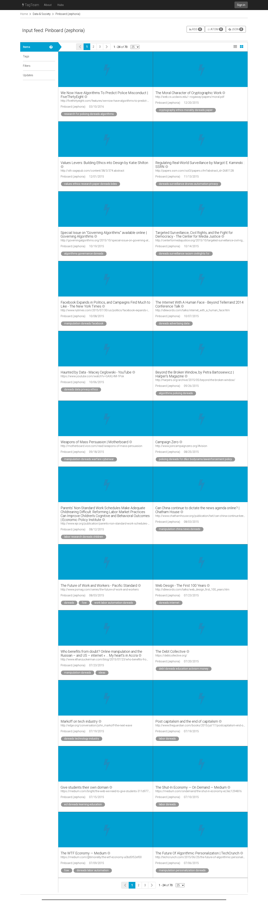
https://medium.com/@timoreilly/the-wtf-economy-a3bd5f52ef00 (101, 857)
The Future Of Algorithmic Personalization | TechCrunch (197, 853)
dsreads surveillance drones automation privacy (188, 183)
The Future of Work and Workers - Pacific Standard (99, 585)
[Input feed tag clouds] (52, 56)
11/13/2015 (191, 176)
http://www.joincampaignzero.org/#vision (181, 446)
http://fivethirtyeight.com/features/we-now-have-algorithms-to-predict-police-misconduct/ (116, 100)
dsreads (69, 602)
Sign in (241, 4)
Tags (26, 56)
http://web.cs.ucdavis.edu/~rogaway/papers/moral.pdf (189, 96)
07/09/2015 (96, 863)
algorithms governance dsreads (83, 253)
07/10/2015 (191, 797)
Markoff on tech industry (79, 721)
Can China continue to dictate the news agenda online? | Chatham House (197, 510)
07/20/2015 (191, 661)
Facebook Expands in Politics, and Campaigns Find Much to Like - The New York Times (105, 304)
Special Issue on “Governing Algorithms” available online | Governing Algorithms (104, 235)
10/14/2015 (191, 246)
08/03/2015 (191, 521)
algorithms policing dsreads (176, 393)
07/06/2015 (191, 863)
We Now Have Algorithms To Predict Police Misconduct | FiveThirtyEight (104, 95)
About (48, 4)
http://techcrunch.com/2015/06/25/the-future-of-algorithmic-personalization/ (203, 857)
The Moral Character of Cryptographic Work (188, 93)
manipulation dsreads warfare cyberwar (89, 459)
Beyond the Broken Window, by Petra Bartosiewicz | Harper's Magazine (194, 374)
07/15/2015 (96, 797)
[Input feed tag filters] (52, 65)
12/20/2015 (191, 102)
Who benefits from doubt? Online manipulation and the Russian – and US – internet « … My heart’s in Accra (101, 653)
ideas (102, 672)
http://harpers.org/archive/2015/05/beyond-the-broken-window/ (195, 380)
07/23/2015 (191, 595)
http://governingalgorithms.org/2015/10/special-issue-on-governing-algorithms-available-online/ (120, 240)
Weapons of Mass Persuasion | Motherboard (94, 442)
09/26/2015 (191, 385)
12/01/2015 (96, 176)
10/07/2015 (191, 316)
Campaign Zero (167, 442)
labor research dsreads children (83, 536)
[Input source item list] (52, 47)
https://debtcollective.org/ (171, 655)
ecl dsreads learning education (83, 804)
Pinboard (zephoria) (68, 14)
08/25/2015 (191, 451)
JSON (236, 29)
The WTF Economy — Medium (84, 853)
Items (26, 47)
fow (84, 602)
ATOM (216, 29)
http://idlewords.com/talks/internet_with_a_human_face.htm (192, 310)
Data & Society (42, 14)
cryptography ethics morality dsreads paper (186, 110)
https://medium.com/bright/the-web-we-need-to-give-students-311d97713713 (108, 791)
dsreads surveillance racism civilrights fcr (184, 253)
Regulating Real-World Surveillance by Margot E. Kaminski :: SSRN (200, 165)
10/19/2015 (96, 246)
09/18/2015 (96, 451)
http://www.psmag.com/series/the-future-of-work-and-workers (100, 589)
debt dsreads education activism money (183, 668)
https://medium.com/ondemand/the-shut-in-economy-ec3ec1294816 (198, 791)
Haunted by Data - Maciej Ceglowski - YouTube (96, 372)
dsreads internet (169, 602)
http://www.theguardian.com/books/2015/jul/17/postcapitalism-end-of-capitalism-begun (210, 725)
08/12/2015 (96, 529)
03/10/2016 (96, 106)
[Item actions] (85, 97)
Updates (28, 75)
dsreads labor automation (93, 870)
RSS (196, 29)
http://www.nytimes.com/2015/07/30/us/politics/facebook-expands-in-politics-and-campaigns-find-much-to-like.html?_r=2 (137, 310)
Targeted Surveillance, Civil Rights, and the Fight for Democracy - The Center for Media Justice (194, 235)
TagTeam (31, 5)
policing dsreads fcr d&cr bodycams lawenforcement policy (195, 459)
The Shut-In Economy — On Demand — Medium (191, 787)
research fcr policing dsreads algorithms (89, 113)
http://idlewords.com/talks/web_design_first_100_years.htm (192, 589)
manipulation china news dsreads (179, 529)
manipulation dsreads (77, 672)
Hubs (60, 4)
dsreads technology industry (81, 738)
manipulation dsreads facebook (83, 323)
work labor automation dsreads (113, 602)
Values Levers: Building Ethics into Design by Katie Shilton (104, 163)
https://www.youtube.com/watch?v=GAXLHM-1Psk (92, 376)
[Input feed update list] (52, 75)
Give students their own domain (84, 787)
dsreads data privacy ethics (81, 389)
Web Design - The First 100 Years (180, 585)
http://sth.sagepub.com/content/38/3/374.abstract (92, 170)
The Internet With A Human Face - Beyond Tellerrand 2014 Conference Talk (199, 304)
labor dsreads (167, 738)
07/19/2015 (96, 731)
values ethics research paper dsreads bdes (90, 183)
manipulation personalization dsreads (182, 870)
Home (24, 14)
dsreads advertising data (174, 323)
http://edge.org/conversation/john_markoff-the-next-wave (96, 725)
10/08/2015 (96, 316)
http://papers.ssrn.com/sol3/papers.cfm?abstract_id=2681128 (194, 170)
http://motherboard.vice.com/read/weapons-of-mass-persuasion (101, 446)
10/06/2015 (96, 382)
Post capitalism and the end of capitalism (186, 721)
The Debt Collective (170, 651)
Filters (26, 65)
